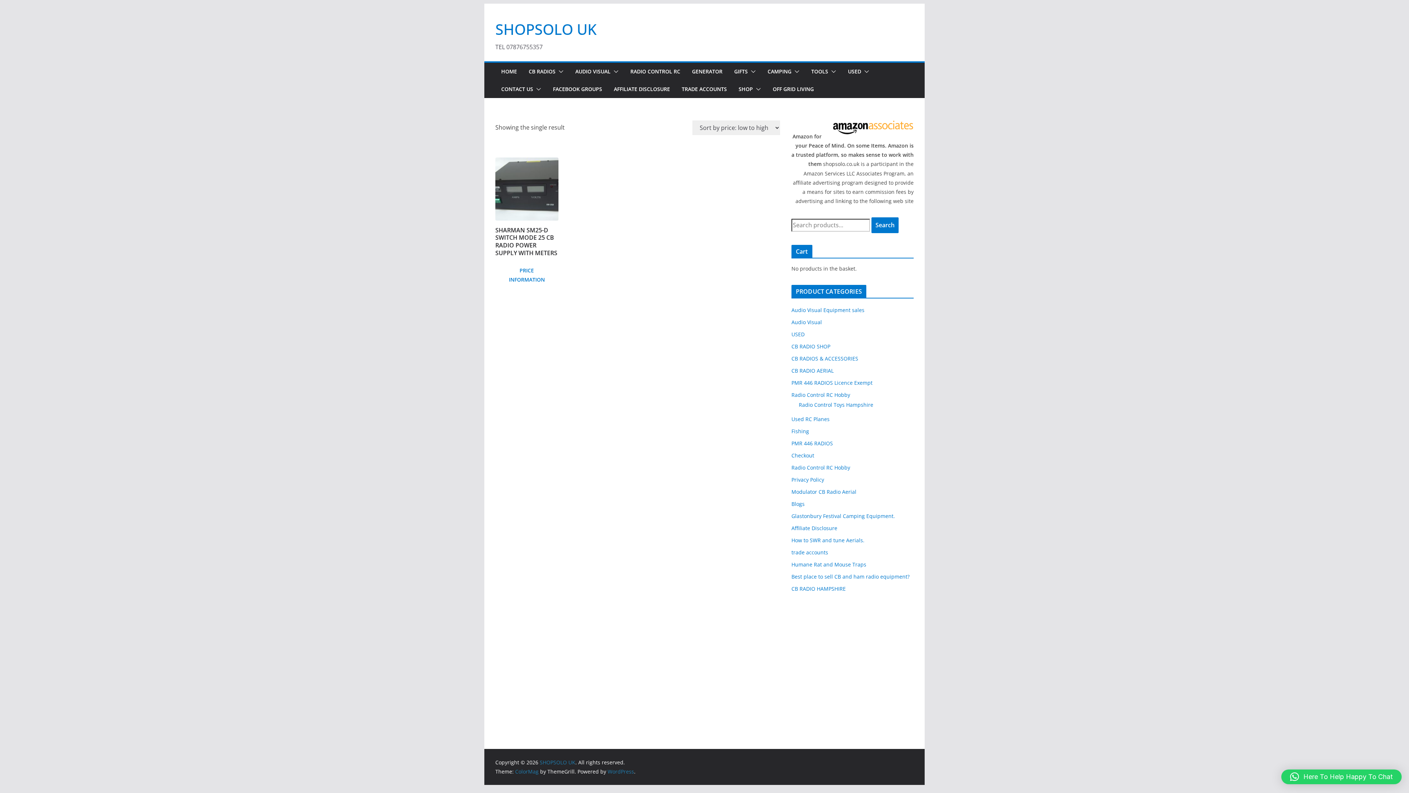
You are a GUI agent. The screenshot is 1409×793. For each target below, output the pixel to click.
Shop (746, 89)
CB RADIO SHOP (810, 346)
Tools (819, 71)
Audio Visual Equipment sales (827, 310)
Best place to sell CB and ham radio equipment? (850, 576)
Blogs (798, 503)
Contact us (517, 89)
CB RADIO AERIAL (812, 370)
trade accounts (809, 552)
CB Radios (542, 71)
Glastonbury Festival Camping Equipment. (843, 516)
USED (854, 71)
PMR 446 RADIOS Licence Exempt (832, 382)
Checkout (802, 455)
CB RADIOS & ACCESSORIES (824, 358)
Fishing (800, 431)
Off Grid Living (793, 89)
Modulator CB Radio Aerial (823, 491)
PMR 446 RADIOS (812, 443)
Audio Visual (593, 71)
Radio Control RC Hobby (820, 394)
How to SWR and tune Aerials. (827, 540)
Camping (779, 71)
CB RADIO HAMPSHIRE (818, 588)
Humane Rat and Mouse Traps (828, 564)
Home (509, 71)
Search (885, 225)
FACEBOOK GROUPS (577, 89)
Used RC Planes (810, 419)
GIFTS (741, 71)
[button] (560, 71)
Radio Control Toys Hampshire (836, 404)
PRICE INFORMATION (527, 275)
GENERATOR (707, 71)
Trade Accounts (704, 89)
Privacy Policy (807, 479)
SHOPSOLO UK (546, 29)
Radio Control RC (655, 71)
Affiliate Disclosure (642, 89)
